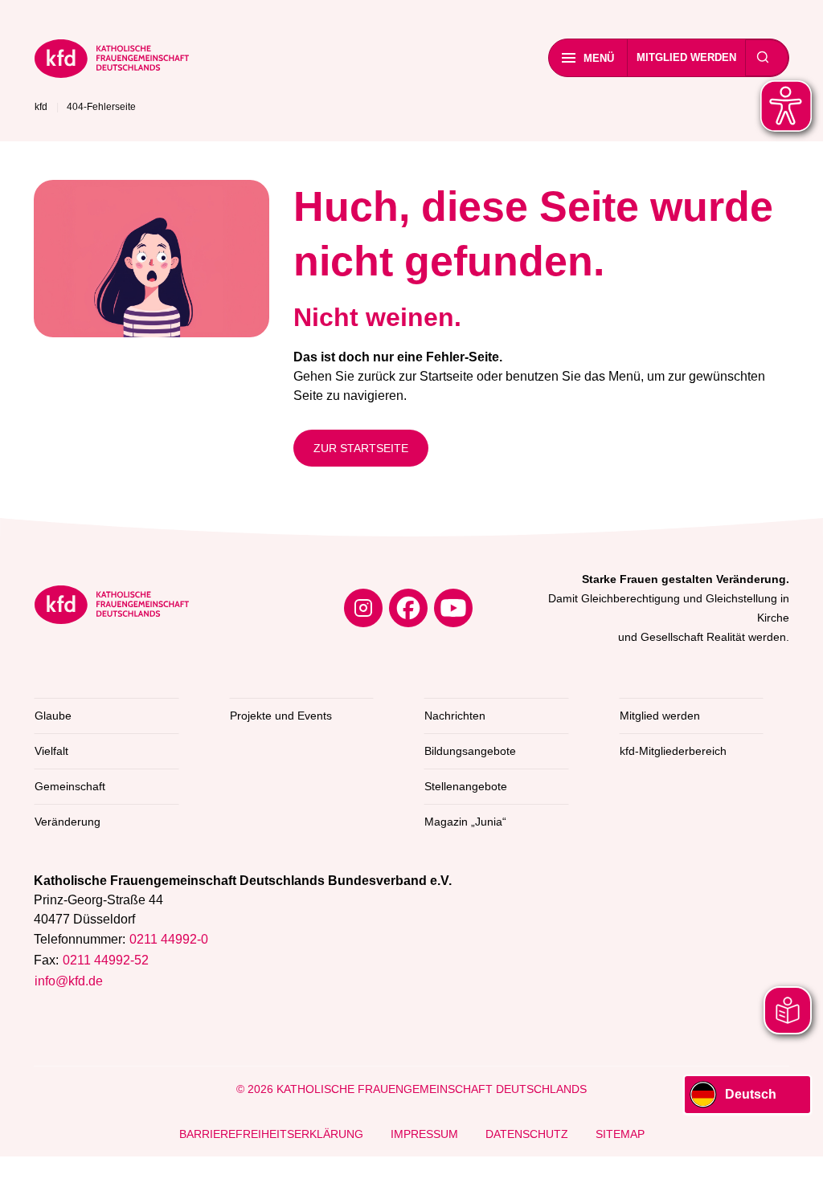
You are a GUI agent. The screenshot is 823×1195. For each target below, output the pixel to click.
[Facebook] (408, 608)
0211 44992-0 (168, 939)
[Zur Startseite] (112, 61)
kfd (41, 106)
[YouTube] (453, 608)
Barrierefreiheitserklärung (271, 1134)
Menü (598, 58)
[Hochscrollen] (795, 1167)
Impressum (424, 1134)
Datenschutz (526, 1134)
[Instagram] (363, 608)
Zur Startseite (360, 448)
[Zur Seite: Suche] (763, 57)
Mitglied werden (686, 57)
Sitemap (620, 1134)
